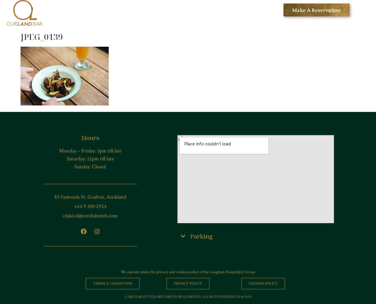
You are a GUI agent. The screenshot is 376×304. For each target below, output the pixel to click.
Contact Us (264, 10)
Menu (120, 10)
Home (94, 10)
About (231, 10)
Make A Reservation (316, 10)
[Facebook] (84, 231)
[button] (255, 236)
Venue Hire (199, 10)
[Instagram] (97, 231)
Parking (201, 236)
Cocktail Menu (156, 10)
